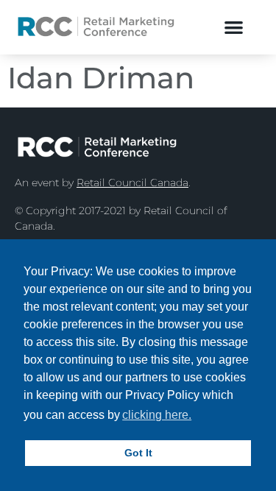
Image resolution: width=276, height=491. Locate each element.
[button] (234, 27)
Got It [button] (138, 453)
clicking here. (156, 415)
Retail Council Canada (132, 182)
